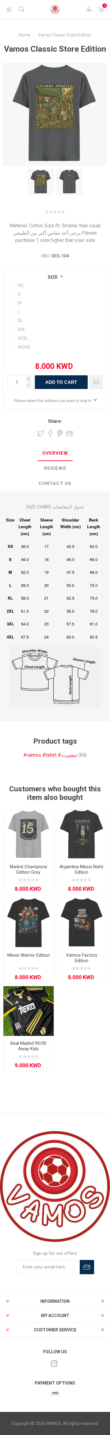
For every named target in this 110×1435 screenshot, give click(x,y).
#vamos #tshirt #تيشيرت (50, 755)
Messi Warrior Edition (28, 955)
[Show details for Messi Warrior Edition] (28, 923)
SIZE (53, 277)
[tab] (55, 453)
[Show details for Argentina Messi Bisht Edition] (81, 835)
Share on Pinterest (60, 433)
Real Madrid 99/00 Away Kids (28, 1046)
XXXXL (24, 347)
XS (21, 285)
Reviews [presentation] (55, 468)
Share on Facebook (50, 433)
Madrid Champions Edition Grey (28, 869)
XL (20, 320)
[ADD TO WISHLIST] (96, 382)
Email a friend (69, 433)
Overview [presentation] (55, 453)
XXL (22, 329)
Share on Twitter (40, 433)
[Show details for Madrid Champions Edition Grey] (28, 835)
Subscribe (87, 1267)
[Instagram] (54, 1363)
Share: (55, 421)
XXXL (23, 338)
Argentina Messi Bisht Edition (81, 869)
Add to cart (61, 382)
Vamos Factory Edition (81, 957)
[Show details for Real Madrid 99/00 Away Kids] (28, 1011)
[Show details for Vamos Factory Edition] (81, 923)
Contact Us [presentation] (55, 483)
